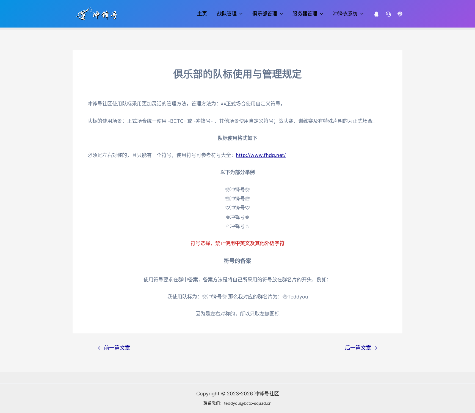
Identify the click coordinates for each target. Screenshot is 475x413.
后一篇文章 (361, 347)
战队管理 (227, 14)
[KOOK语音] (388, 14)
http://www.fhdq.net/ (261, 155)
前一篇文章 (114, 347)
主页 (202, 14)
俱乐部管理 (264, 14)
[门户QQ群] (376, 14)
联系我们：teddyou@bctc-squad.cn (237, 403)
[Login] (399, 14)
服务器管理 (304, 14)
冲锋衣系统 (345, 14)
